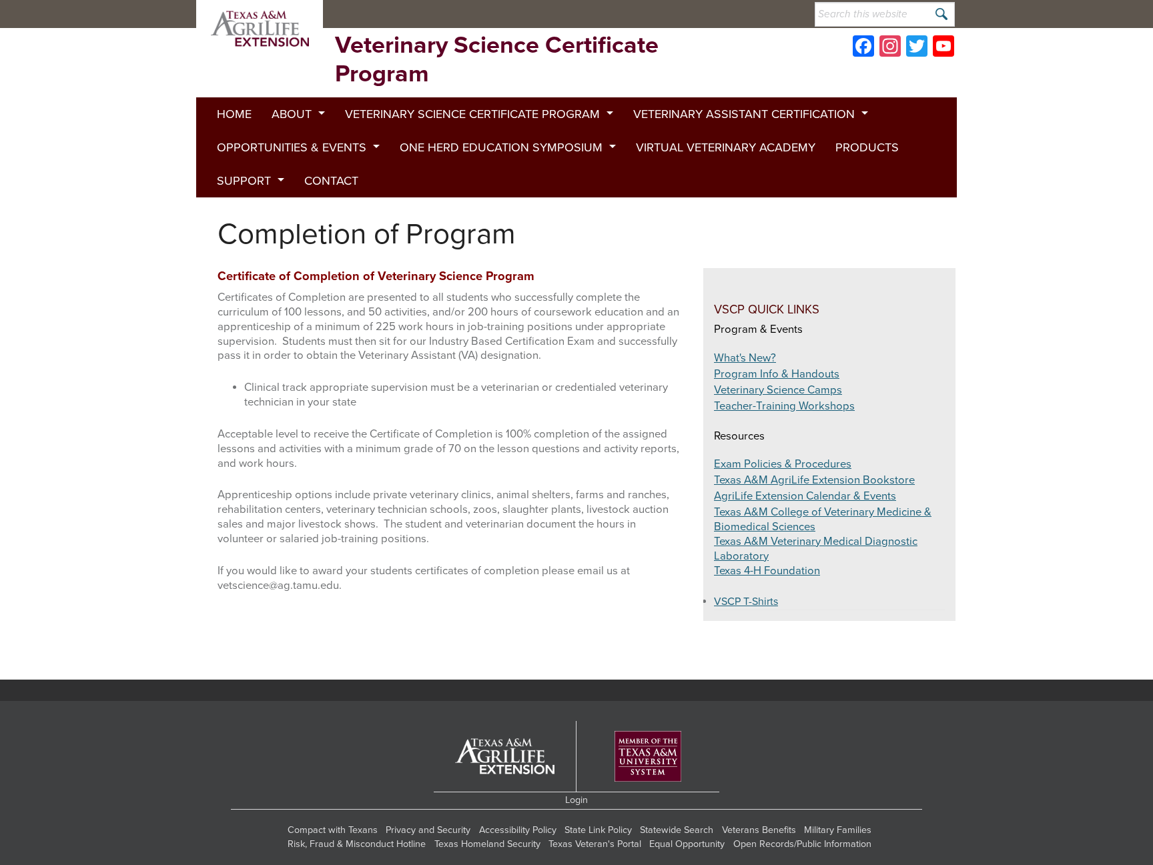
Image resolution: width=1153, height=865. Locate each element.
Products (867, 147)
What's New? (745, 358)
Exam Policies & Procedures (782, 464)
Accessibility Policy (517, 830)
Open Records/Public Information (802, 844)
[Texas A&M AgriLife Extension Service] (549, 14)
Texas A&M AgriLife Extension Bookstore (814, 480)
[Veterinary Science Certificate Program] (259, 29)
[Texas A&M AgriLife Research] (635, 14)
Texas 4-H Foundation (767, 571)
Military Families (837, 830)
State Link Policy (598, 830)
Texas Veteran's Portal (594, 844)
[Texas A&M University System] (647, 756)
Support (244, 180)
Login (576, 800)
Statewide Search (676, 830)
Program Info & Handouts (776, 374)
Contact (331, 180)
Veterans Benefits (759, 830)
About (292, 114)
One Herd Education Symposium (501, 147)
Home (234, 114)
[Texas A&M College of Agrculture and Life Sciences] (721, 14)
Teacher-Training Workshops (784, 406)
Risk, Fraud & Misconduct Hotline (357, 844)
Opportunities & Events (291, 147)
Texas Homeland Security (487, 844)
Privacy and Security (428, 830)
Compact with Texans (333, 830)
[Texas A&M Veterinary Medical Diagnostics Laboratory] (462, 14)
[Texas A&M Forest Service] (377, 14)
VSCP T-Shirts (746, 601)
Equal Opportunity (687, 844)
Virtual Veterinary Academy (725, 147)
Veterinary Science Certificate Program (472, 114)
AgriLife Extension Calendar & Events (805, 496)
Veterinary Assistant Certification (744, 114)
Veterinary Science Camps (778, 390)
